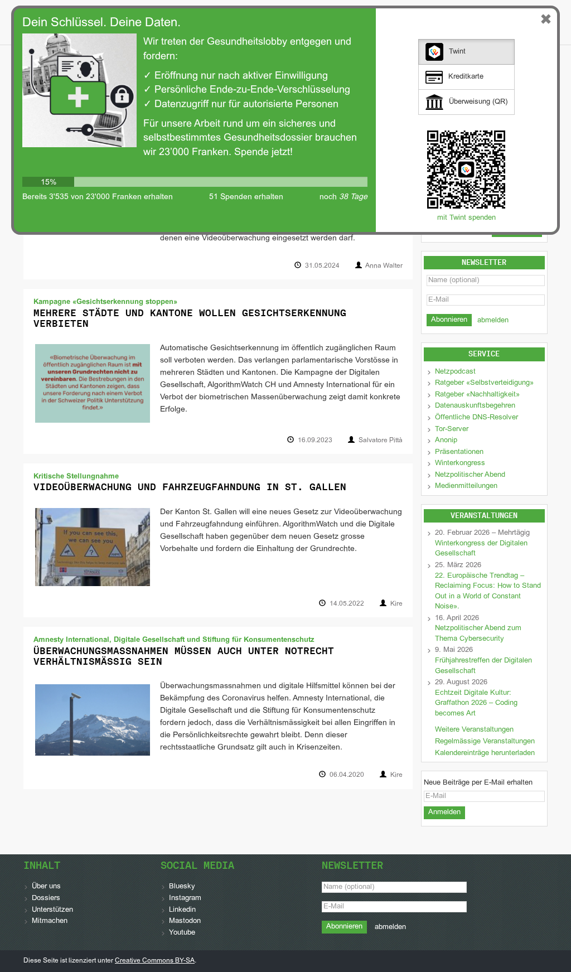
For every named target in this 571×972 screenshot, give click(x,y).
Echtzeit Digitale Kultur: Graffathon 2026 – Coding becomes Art (476, 703)
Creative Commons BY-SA (155, 961)
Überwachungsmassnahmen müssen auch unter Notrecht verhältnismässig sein (183, 656)
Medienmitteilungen (466, 486)
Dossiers (46, 898)
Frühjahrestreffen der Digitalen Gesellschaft (483, 666)
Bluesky (182, 886)
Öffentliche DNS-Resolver (476, 417)
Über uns (46, 886)
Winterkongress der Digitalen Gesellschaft (481, 549)
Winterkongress (460, 463)
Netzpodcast (455, 372)
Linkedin (182, 910)
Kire (396, 604)
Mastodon (185, 921)
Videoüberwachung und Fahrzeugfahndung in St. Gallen (189, 486)
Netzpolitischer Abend (470, 475)
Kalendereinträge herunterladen (485, 753)
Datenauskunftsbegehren (475, 406)
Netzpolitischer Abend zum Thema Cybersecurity (478, 633)
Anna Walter (384, 266)
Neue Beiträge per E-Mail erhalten (478, 783)
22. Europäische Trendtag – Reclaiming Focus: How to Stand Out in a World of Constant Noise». (488, 592)
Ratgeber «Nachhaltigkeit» (477, 394)
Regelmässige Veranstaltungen (485, 741)
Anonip (446, 440)
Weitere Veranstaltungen (474, 730)
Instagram (185, 898)
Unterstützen (52, 910)
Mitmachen (49, 921)
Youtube (182, 933)
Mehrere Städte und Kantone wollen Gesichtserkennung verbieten (189, 318)
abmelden (493, 320)
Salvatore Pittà (381, 440)
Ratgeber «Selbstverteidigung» (484, 383)
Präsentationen (459, 452)
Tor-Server (451, 429)
